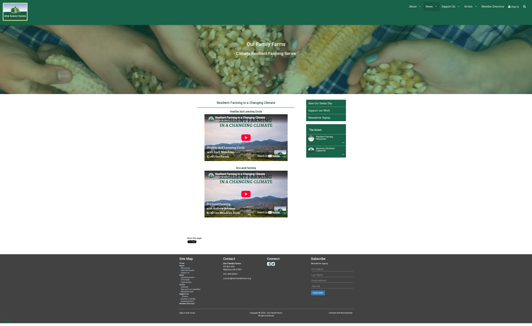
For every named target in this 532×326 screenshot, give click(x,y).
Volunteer (184, 287)
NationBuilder (347, 313)
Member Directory (492, 6)
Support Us (184, 294)
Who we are (185, 268)
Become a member (188, 299)
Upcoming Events (187, 277)
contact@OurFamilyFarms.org (237, 278)
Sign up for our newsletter (190, 289)
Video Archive (186, 282)
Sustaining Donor (187, 301)
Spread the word (187, 292)
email (192, 313)
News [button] (432, 6)
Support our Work (319, 110)
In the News (185, 280)
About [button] (415, 6)
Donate (185, 296)
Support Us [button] (451, 6)
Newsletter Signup (319, 117)
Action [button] (470, 6)
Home (181, 263)
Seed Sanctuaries (187, 270)
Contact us (185, 273)
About (181, 266)
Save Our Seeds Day (320, 103)
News (181, 275)
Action (182, 285)
